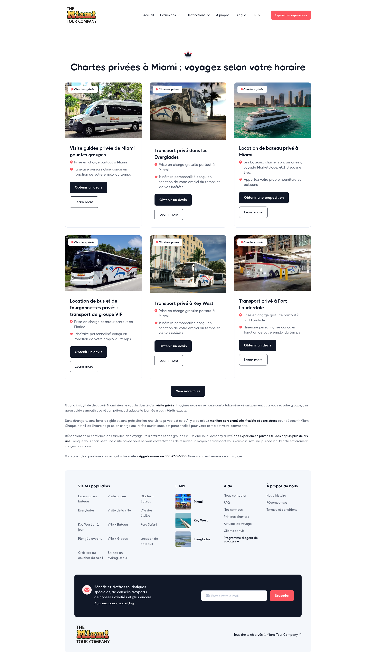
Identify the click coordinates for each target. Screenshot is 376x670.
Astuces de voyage (238, 524)
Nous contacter (235, 495)
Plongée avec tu (90, 538)
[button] (170, 15)
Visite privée (117, 496)
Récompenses (277, 502)
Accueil (148, 15)
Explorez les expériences (291, 15)
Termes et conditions (282, 509)
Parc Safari (149, 524)
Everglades (86, 510)
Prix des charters (236, 517)
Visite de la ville (119, 510)
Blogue (241, 15)
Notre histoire (276, 495)
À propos (223, 15)
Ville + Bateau (118, 524)
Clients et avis (234, 531)
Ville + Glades (118, 538)
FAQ (227, 502)
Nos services (233, 509)
